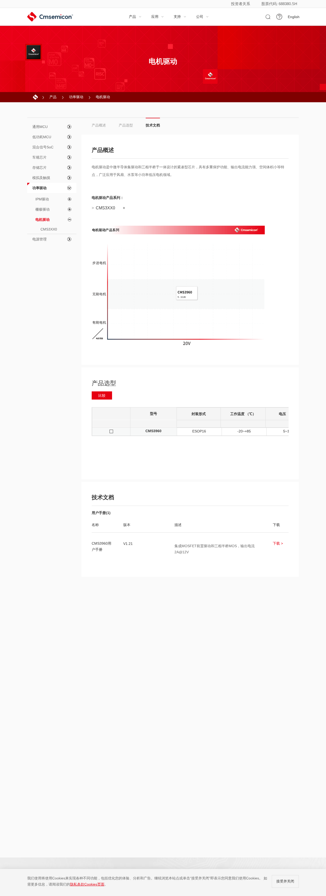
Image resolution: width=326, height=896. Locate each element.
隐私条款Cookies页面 (87, 884)
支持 (180, 17)
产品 (135, 17)
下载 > (278, 543)
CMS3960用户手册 (101, 546)
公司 (202, 17)
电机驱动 (103, 97)
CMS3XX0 (103, 208)
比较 (101, 395)
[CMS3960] (187, 293)
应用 (157, 17)
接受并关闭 (285, 881)
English (294, 17)
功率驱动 (76, 97)
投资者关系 (240, 4)
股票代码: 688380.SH (279, 4)
